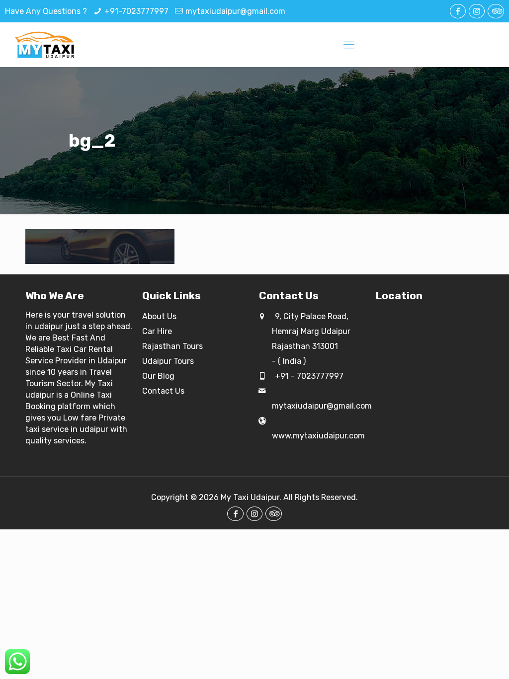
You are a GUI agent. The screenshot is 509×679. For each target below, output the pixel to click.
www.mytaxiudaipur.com (318, 435)
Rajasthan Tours (172, 346)
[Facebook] (458, 11)
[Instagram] (477, 11)
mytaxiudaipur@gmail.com (235, 11)
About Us (159, 316)
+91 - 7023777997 (308, 376)
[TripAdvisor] (496, 11)
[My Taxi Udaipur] (45, 44)
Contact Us (163, 391)
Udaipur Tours (168, 361)
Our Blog (158, 376)
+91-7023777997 (136, 11)
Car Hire (157, 331)
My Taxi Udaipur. (251, 497)
